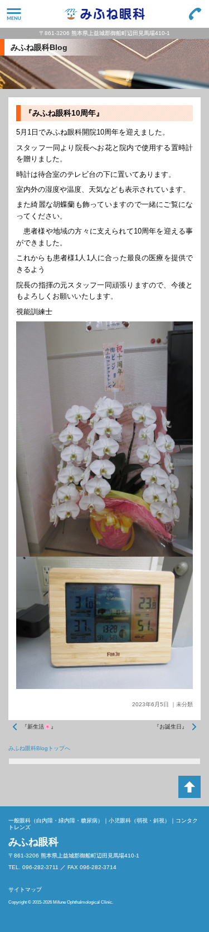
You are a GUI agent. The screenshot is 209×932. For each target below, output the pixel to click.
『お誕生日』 (170, 726)
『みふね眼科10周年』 (64, 112)
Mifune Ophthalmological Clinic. (83, 902)
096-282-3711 (195, 14)
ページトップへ (189, 787)
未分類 (184, 704)
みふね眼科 (104, 14)
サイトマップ (25, 889)
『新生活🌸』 (39, 726)
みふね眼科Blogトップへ (39, 748)
